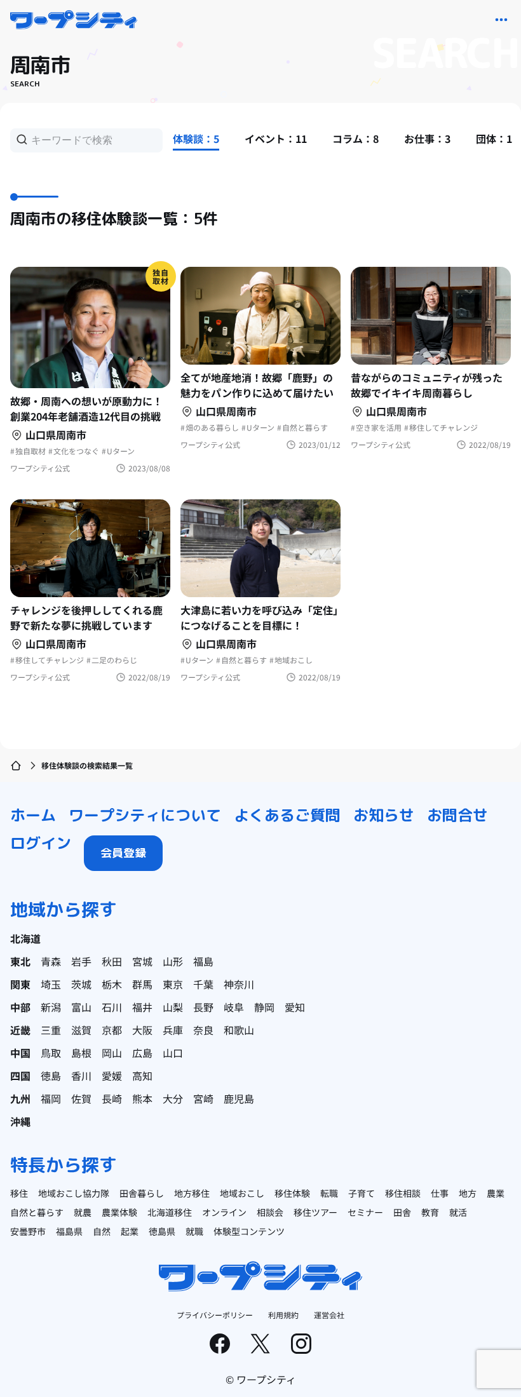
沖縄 (20, 1121)
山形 (173, 961)
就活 (458, 1212)
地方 (468, 1193)
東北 (20, 961)
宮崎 (203, 1098)
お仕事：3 (427, 138)
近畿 (20, 1029)
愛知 (295, 1007)
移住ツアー (315, 1212)
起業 (130, 1231)
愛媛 (112, 1075)
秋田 (112, 961)
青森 (51, 961)
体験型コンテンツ (249, 1231)
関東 (20, 984)
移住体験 (292, 1193)
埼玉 (51, 984)
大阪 (142, 1029)
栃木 (112, 984)
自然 (102, 1231)
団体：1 (494, 138)
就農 (82, 1212)
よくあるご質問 (287, 815)
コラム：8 (355, 138)
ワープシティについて (145, 815)
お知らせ (383, 815)
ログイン (40, 843)
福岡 (51, 1098)
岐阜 (234, 1007)
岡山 (112, 1052)
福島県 (69, 1231)
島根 (81, 1052)
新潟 (51, 1007)
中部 (20, 1007)
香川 (81, 1075)
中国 (20, 1052)
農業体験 (119, 1212)
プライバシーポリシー (215, 1314)
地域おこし (242, 1193)
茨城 (81, 984)
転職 (329, 1193)
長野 (203, 1007)
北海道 (25, 938)
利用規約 (283, 1314)
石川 (112, 1007)
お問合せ (457, 815)
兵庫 (173, 1029)
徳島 (51, 1075)
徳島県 (162, 1231)
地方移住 (192, 1193)
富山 (81, 1007)
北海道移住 (169, 1212)
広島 (142, 1052)
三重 (51, 1029)
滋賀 (81, 1029)
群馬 (142, 984)
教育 (430, 1212)
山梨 (173, 1007)
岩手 (81, 961)
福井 (142, 1007)
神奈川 (239, 984)
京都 (112, 1029)
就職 (194, 1231)
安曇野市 (28, 1231)
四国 (20, 1075)
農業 (495, 1193)
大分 (173, 1098)
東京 (173, 984)
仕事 (440, 1193)
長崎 (112, 1098)
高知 (142, 1075)
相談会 (270, 1212)
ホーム (33, 815)
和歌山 (239, 1029)
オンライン (224, 1212)
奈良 (203, 1029)
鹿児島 (239, 1098)
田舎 (402, 1212)
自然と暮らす (37, 1212)
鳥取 (51, 1052)
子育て (361, 1193)
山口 (173, 1052)
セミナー (365, 1212)
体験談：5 (196, 138)
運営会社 (329, 1314)
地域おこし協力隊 (73, 1193)
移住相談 (403, 1193)
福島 (203, 961)
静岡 (264, 1007)
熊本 (142, 1098)
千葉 (203, 984)
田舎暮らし (141, 1193)
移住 (19, 1193)
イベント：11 (276, 138)
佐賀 (81, 1098)
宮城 (142, 961)
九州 (20, 1098)
